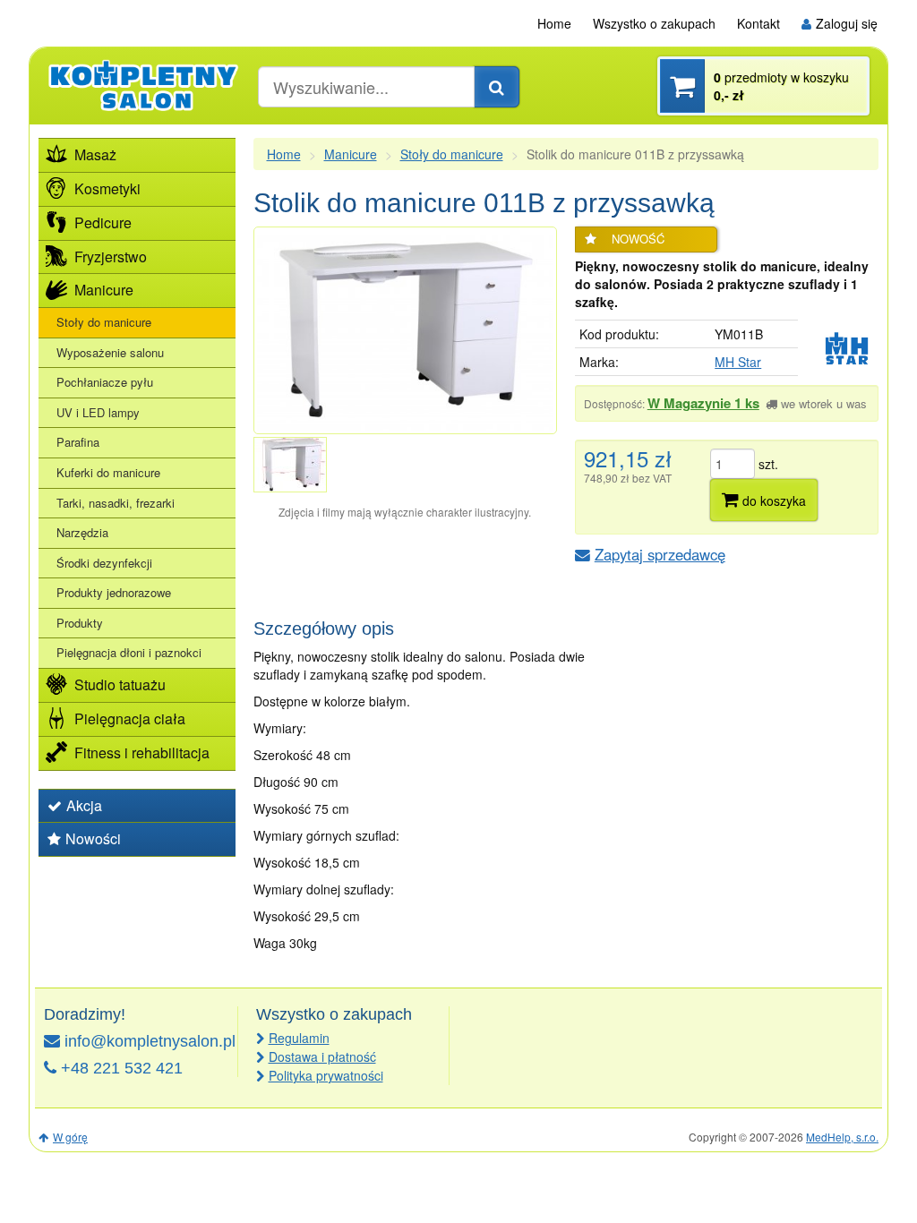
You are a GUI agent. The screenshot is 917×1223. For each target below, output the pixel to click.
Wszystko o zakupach (654, 23)
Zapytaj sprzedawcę (660, 554)
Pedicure (103, 222)
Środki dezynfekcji (104, 562)
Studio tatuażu (120, 684)
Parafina (77, 441)
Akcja (84, 805)
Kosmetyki (107, 188)
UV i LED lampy (98, 412)
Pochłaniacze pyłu (104, 381)
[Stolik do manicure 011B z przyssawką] (405, 330)
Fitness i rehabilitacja (142, 752)
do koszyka (772, 500)
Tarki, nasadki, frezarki (115, 502)
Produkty (79, 622)
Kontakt (758, 23)
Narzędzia (82, 532)
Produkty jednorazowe (113, 592)
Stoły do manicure (451, 154)
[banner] (143, 85)
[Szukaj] (496, 86)
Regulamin (299, 1038)
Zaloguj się (847, 23)
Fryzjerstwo (110, 256)
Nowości (93, 838)
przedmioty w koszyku (781, 86)
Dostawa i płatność (322, 1056)
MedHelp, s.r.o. (842, 1136)
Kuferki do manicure (108, 472)
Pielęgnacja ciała (129, 718)
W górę (70, 1136)
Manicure (350, 154)
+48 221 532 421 (122, 1068)
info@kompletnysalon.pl (150, 1041)
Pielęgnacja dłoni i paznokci (128, 652)
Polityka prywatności (326, 1075)
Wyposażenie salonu (110, 352)
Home (554, 23)
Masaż (95, 154)
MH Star (738, 362)
